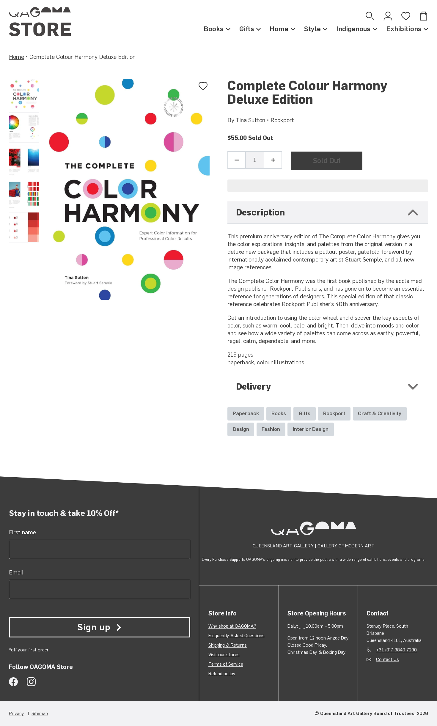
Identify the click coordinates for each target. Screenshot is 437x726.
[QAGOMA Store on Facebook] (13, 681)
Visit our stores (224, 654)
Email (16, 572)
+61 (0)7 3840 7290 (396, 650)
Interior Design (310, 429)
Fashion (271, 429)
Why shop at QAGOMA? (232, 626)
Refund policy (221, 673)
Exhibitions (404, 29)
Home (279, 29)
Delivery (253, 386)
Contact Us (387, 659)
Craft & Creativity (379, 413)
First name (22, 532)
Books (214, 29)
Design (241, 429)
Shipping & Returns (227, 645)
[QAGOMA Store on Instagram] (31, 681)
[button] (327, 185)
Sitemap (40, 713)
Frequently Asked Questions (236, 635)
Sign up (93, 627)
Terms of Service (225, 664)
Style (312, 29)
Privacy (16, 713)
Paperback (246, 413)
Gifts (246, 29)
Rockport (282, 120)
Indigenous (353, 29)
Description (260, 212)
